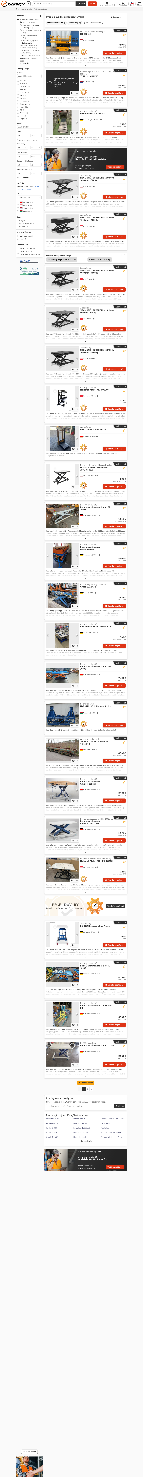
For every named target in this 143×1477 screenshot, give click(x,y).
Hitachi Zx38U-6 (80, 1123)
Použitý (23, 226)
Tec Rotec (105, 1128)
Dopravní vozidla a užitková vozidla (30, 51)
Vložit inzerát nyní (115, 167)
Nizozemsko (28, 208)
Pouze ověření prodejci (30, 254)
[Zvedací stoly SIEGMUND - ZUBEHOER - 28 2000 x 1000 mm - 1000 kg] (62, 279)
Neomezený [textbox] (24, 197)
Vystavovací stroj (26, 223)
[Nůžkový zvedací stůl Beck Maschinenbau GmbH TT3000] (62, 555)
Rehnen (24, 113)
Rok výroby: (21, 144)
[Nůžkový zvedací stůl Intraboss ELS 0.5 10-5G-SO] (62, 122)
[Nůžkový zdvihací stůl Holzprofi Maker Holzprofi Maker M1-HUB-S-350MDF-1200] (62, 476)
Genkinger (25, 104)
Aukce (23, 239)
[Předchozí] (48, 42)
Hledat (82, 3)
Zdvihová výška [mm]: (25, 170)
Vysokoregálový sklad (30, 36)
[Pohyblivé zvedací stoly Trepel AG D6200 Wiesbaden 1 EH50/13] (62, 750)
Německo (27, 202)
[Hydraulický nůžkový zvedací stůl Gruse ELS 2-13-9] (62, 595)
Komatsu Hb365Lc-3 (81, 1128)
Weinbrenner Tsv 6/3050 (111, 1132)
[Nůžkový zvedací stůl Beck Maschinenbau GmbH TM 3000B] (62, 675)
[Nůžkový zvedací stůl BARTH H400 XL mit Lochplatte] (62, 635)
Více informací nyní (115, 906)
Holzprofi (24, 92)
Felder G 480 (51, 1132)
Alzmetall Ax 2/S (52, 1119)
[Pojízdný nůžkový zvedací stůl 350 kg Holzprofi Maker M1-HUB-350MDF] (62, 870)
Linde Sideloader (80, 1137)
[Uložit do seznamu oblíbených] (124, 34)
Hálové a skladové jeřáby (31, 31)
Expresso (24, 101)
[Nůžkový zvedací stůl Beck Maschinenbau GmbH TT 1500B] (62, 516)
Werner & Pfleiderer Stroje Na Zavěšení (117, 1137)
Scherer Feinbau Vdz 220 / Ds (113, 1119)
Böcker (23, 98)
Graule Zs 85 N (52, 1137)
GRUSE (23, 95)
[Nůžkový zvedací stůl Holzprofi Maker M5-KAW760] (62, 398)
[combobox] (29, 197)
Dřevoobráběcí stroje (30, 55)
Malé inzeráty (26, 236)
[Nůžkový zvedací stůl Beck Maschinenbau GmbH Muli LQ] (62, 1014)
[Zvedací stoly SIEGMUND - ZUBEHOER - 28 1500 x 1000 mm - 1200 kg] (62, 226)
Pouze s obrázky (27, 248)
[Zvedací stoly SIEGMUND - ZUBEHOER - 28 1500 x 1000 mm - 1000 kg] (62, 358)
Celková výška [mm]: (24, 152)
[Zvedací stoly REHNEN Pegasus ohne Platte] (62, 934)
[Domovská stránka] (16, 9)
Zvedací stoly (28, 22)
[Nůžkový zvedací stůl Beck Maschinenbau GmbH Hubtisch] (62, 790)
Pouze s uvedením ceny (28, 140)
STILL (23, 116)
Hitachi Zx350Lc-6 (80, 1119)
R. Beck (24, 84)
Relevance (116, 17)
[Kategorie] (29, 3)
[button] (139, 3)
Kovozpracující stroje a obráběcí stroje (28, 46)
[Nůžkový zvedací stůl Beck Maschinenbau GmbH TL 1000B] (62, 974)
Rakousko (27, 205)
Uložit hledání (86, 1082)
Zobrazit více (86, 1141)
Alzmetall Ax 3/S (52, 1123)
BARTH (23, 89)
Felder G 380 (51, 1128)
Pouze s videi (26, 251)
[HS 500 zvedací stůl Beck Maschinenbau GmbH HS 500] (62, 1054)
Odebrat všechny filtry (94, 23)
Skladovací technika (29, 19)
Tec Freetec (105, 1123)
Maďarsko (27, 211)
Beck (23, 81)
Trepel (23, 119)
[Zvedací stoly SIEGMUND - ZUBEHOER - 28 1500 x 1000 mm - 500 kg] (62, 186)
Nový (22, 221)
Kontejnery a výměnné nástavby (30, 26)
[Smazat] (64, 23)
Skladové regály (30, 40)
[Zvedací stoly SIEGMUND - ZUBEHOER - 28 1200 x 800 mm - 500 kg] (62, 319)
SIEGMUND (25, 86)
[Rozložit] (85, 65)
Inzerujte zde (30, 1451)
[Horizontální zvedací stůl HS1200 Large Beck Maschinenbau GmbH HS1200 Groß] (62, 830)
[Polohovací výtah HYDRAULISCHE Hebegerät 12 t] (62, 715)
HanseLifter (25, 107)
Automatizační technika (28, 59)
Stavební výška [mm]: (25, 161)
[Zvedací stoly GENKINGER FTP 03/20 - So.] (62, 438)
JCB (22, 110)
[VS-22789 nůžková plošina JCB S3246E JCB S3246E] (62, 43)
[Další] (77, 42)
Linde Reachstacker (81, 1132)
